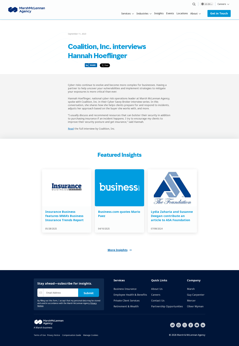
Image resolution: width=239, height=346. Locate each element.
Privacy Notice (53, 335)
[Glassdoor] (172, 325)
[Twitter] (184, 324)
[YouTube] (196, 324)
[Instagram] (178, 325)
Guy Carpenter (195, 294)
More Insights (118, 250)
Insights (159, 13)
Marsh (191, 289)
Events (170, 13)
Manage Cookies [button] (90, 335)
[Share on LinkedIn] (91, 65)
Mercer (191, 300)
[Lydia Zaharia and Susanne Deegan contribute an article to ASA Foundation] (172, 187)
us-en (207, 4)
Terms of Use (40, 335)
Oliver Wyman (195, 306)
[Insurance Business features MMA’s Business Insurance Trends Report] (66, 187)
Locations (182, 13)
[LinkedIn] (203, 324)
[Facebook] (190, 324)
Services (126, 13)
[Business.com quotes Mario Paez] (119, 187)
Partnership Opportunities (167, 306)
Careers (222, 4)
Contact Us (157, 300)
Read (71, 128)
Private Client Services (127, 300)
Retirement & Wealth (126, 306)
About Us (157, 289)
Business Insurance (125, 289)
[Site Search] (194, 4)
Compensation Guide (71, 335)
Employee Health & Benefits (130, 294)
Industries (142, 13)
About (194, 13)
